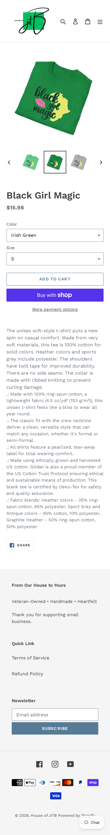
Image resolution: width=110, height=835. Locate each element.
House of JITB (44, 815)
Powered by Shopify (76, 815)
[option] (31, 162)
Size (10, 247)
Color (11, 224)
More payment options (55, 309)
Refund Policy (27, 674)
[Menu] (100, 21)
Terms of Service (30, 658)
